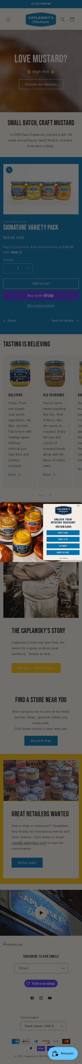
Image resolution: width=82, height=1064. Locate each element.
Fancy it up (63, 539)
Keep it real (63, 532)
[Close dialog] (78, 505)
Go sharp (63, 545)
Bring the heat (63, 552)
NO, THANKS (64, 558)
